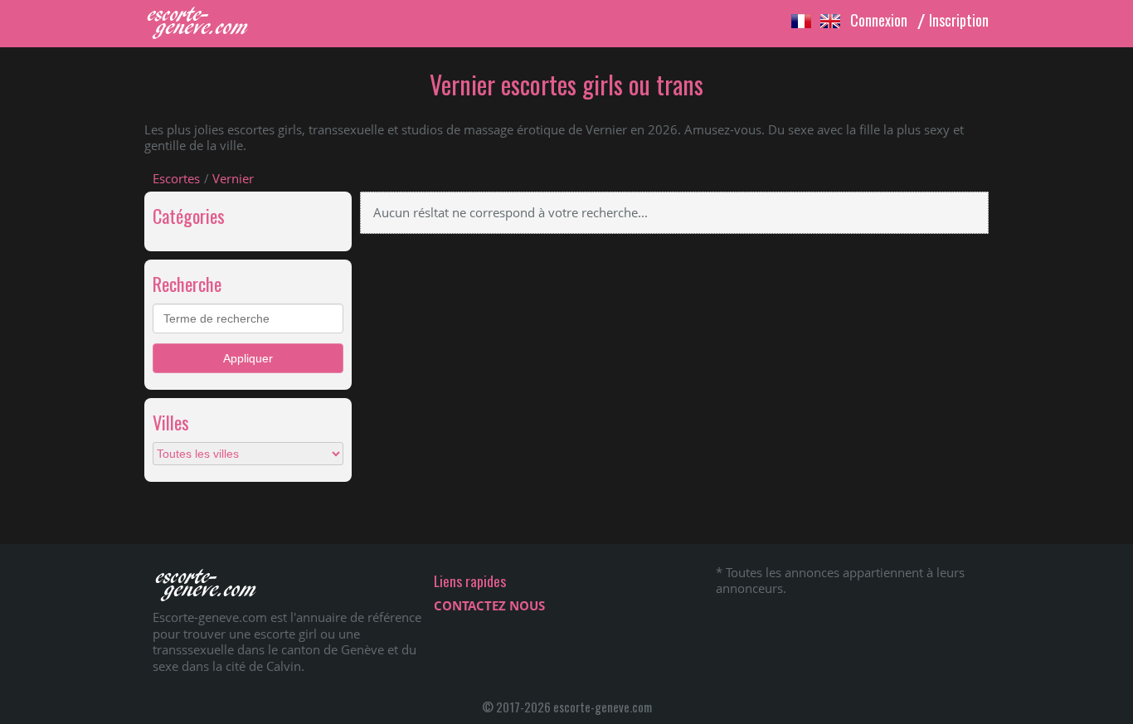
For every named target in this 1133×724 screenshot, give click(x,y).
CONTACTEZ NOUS (489, 605)
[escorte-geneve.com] (206, 35)
